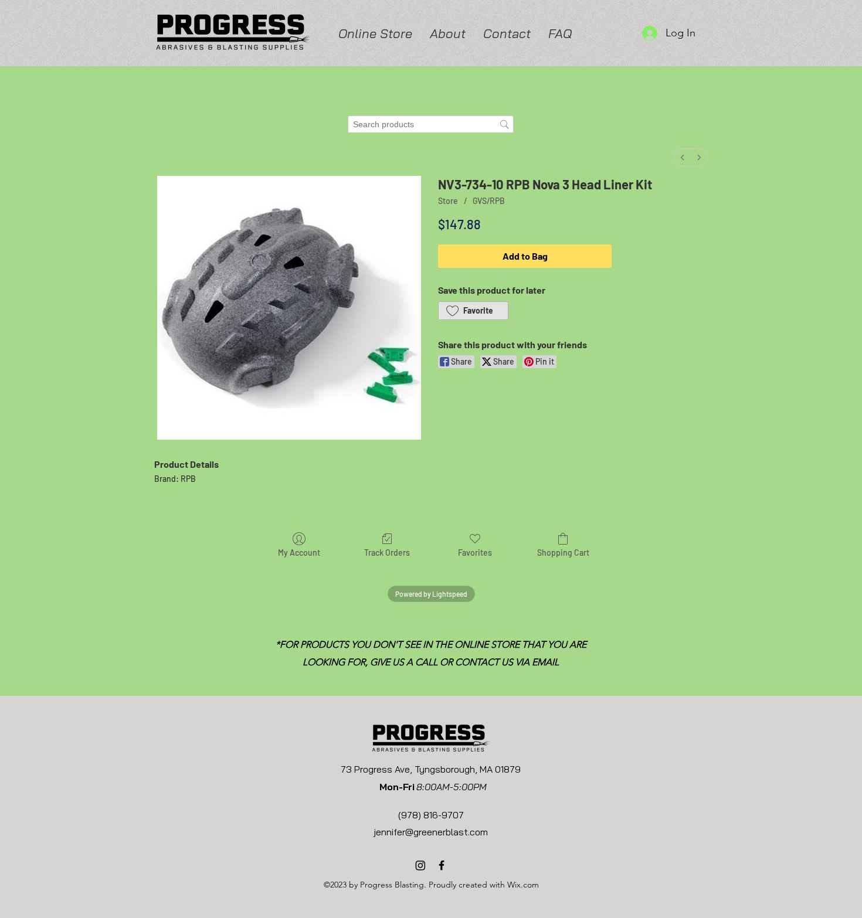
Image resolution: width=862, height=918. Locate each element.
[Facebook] (441, 865)
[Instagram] (420, 865)
